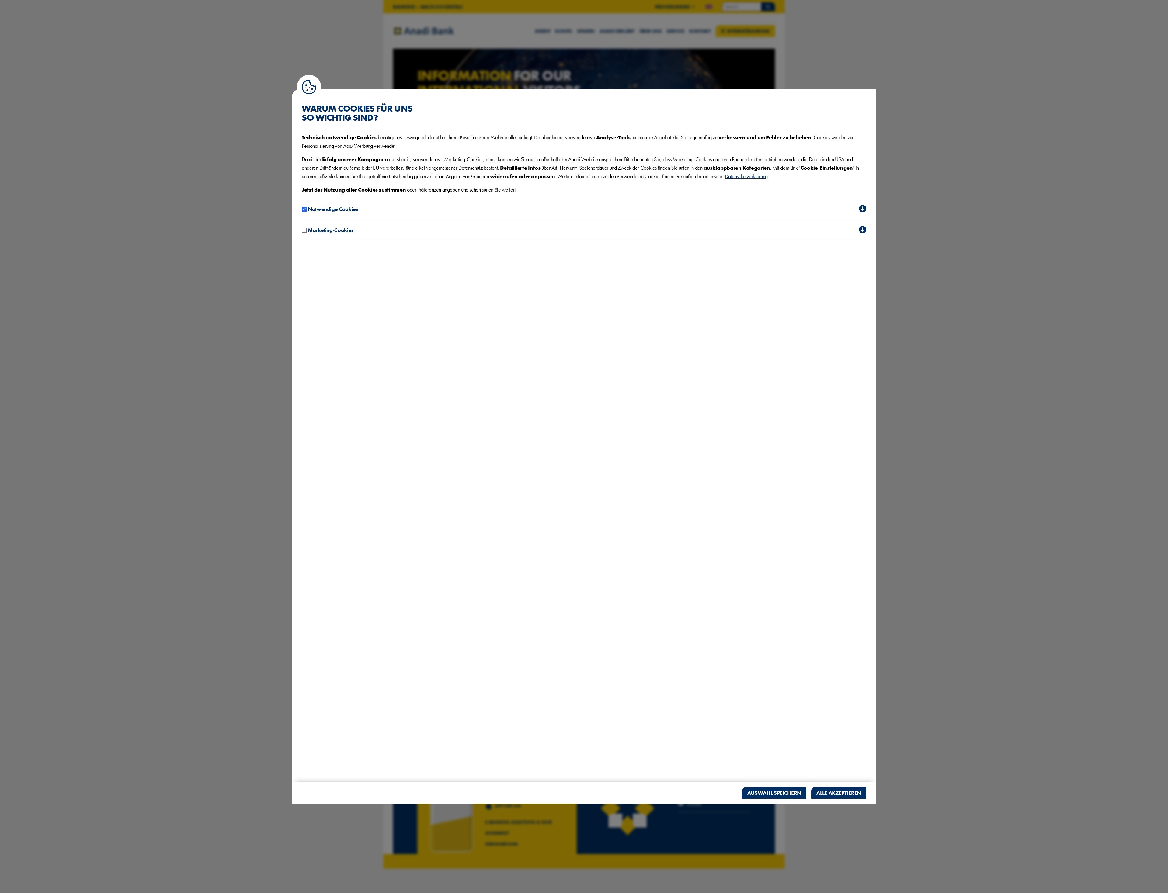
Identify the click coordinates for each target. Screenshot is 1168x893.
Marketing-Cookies (331, 230)
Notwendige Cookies (333, 209)
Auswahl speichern (774, 792)
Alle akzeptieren (838, 792)
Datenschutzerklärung (746, 176)
